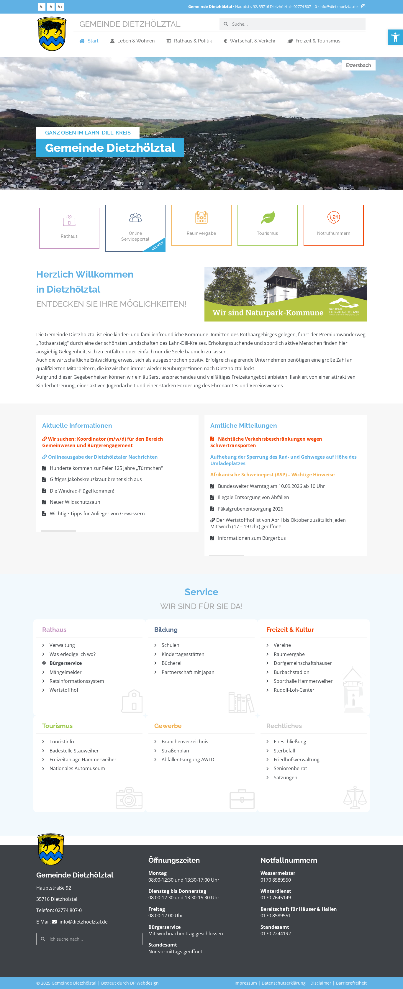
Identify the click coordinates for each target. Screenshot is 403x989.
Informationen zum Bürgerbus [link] (251, 538)
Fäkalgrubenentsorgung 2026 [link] (250, 509)
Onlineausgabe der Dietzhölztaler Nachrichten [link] (102, 457)
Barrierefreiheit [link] (351, 983)
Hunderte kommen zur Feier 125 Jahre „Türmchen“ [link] (106, 468)
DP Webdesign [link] (144, 983)
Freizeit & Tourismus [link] (318, 41)
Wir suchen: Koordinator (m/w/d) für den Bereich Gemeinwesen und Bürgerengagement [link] (102, 442)
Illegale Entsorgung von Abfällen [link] (253, 497)
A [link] (51, 6)
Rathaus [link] (69, 236)
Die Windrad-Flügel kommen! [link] (81, 491)
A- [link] (42, 6)
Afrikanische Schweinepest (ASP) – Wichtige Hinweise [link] (272, 474)
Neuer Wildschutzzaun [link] (74, 502)
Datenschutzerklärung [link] (284, 983)
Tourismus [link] (267, 233)
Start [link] (93, 41)
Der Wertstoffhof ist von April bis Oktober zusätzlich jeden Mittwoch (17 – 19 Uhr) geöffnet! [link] (278, 523)
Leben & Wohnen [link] (136, 41)
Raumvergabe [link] (201, 233)
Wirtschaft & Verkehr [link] (253, 41)
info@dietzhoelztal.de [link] (339, 6)
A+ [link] (60, 6)
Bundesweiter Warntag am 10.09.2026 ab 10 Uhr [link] (271, 486)
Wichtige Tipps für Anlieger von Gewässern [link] (97, 513)
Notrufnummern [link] (333, 233)
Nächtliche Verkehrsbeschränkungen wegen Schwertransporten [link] (266, 442)
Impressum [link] (246, 983)
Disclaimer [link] (320, 983)
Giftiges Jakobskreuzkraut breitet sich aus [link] (95, 479)
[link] (395, 37)
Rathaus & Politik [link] (193, 41)
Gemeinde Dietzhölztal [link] (130, 24)
